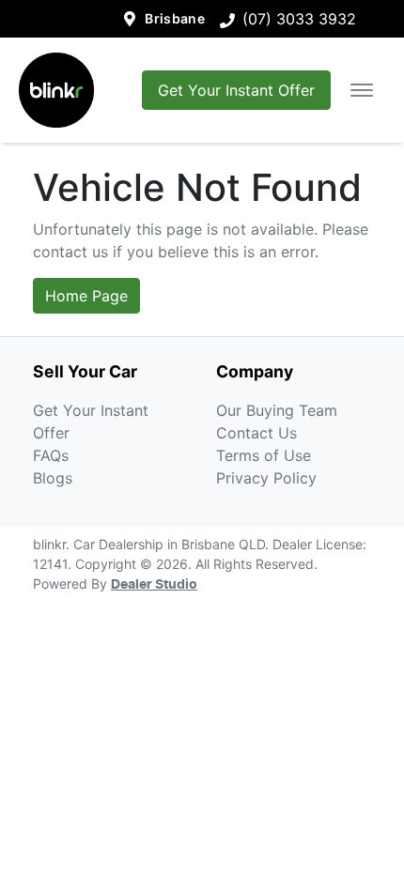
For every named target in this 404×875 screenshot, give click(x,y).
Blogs (52, 477)
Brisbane (175, 18)
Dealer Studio (154, 584)
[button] (361, 90)
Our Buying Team (276, 410)
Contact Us (256, 432)
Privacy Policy (266, 477)
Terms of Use (263, 455)
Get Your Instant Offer (236, 90)
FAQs (51, 455)
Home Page (86, 295)
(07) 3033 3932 (299, 18)
